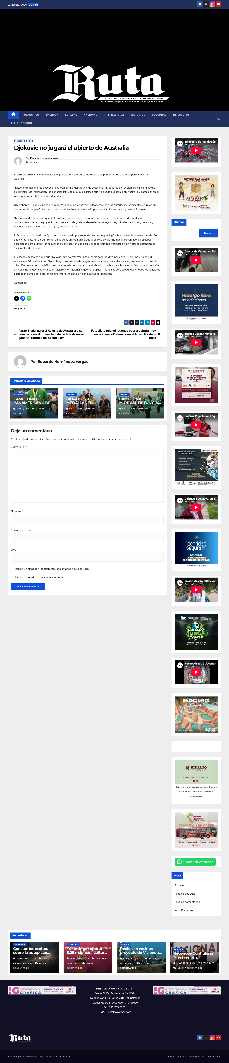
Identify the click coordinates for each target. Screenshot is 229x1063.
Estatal (71, 114)
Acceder (180, 885)
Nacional (90, 114)
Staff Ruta (208, 963)
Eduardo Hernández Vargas (45, 158)
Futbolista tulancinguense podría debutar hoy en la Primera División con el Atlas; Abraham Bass (123, 334)
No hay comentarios (190, 968)
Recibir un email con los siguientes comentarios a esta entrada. (52, 568)
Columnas (159, 114)
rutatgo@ (113, 1012)
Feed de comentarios (187, 901)
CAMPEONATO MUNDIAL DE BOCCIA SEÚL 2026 (138, 403)
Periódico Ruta (214, 1056)
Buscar (179, 222)
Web (13, 549)
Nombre (17, 511)
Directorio (181, 114)
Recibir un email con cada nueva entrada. (39, 577)
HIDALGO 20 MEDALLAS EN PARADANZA (79, 403)
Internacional (114, 114)
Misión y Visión (21, 123)
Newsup (50, 1056)
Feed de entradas (185, 893)
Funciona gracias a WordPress (23, 1056)
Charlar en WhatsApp (198, 861)
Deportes (138, 114)
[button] (218, 119)
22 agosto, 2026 (26, 958)
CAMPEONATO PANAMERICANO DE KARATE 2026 (31, 403)
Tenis (29, 141)
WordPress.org (184, 910)
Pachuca (52, 114)
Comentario (19, 446)
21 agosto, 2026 (80, 958)
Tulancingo (30, 114)
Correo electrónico (23, 530)
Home (171, 1056)
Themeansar (64, 1056)
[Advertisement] (114, 37)
